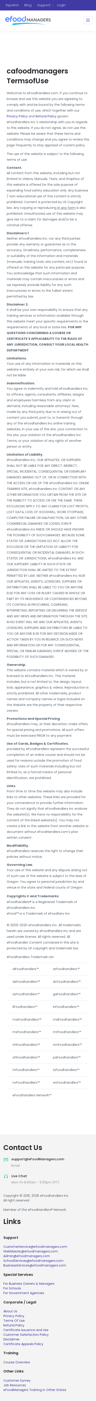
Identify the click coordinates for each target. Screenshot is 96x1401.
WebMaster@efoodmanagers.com (30, 1251)
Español (12, 5)
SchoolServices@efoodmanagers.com (33, 1260)
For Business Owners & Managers (28, 1283)
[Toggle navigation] (88, 20)
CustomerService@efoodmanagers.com (35, 1246)
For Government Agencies (23, 1293)
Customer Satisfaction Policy (26, 1334)
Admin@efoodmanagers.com (26, 1256)
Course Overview (16, 1362)
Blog (27, 5)
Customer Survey (17, 1380)
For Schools (12, 1288)
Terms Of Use (14, 1320)
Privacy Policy (17, 116)
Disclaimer (11, 1339)
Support (44, 5)
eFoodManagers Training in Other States (34, 1390)
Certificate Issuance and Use (25, 1330)
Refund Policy (45, 116)
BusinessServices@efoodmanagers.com (34, 1265)
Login (61, 5)
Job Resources (14, 1385)
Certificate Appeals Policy (23, 1344)
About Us (10, 1311)
